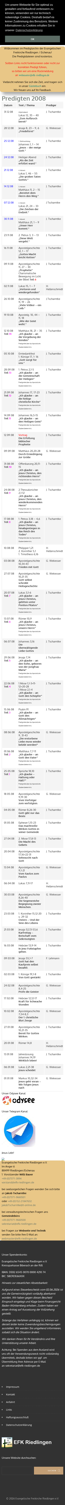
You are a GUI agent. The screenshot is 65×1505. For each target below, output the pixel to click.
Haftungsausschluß (17, 1417)
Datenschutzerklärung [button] (29, 30)
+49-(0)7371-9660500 (14, 1219)
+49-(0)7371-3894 (11, 1178)
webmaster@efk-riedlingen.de (34, 75)
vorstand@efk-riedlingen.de (18, 1182)
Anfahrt (10, 1402)
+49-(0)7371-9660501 (14, 1197)
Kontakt (10, 1394)
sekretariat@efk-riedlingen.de (19, 1223)
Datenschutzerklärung (19, 1425)
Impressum (12, 1386)
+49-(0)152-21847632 (20, 1201)
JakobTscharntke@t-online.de (19, 1205)
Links (9, 1409)
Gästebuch (35, 86)
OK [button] (32, 39)
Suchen (52, 1470)
